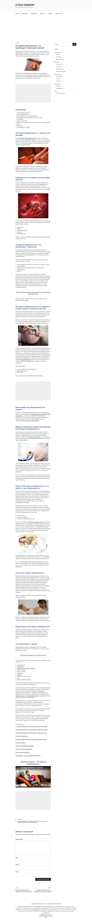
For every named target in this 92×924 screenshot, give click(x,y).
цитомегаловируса (25, 359)
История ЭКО (59, 64)
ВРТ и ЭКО (57, 62)
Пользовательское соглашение (46, 915)
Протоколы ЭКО (59, 69)
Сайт (17, 871)
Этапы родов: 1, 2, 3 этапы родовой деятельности (28, 755)
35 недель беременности (22, 736)
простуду (19, 675)
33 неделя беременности (22, 821)
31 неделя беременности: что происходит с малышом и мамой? (31, 726)
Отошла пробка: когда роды (22, 752)
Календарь (19, 819)
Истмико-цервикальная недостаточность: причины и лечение (31, 739)
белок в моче (20, 666)
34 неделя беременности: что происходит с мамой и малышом (31, 733)
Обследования (59, 76)
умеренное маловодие (35, 437)
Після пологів (59, 13)
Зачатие (58, 54)
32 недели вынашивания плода (27, 138)
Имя (17, 857)
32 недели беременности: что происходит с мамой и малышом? (31, 729)
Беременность (58, 52)
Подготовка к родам (60, 93)
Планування (34, 13)
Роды (56, 91)
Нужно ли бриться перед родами (24, 749)
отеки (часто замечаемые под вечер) (26, 668)
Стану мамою (25, 4)
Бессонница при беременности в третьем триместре (33, 655)
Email (17, 864)
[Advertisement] (46, 26)
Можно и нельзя (59, 59)
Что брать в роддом (20, 742)
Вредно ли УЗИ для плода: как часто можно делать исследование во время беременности (33, 293)
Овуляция (58, 78)
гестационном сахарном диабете (31, 420)
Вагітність (42, 13)
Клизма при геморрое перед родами (25, 746)
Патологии (58, 81)
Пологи (50, 13)
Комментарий (19, 839)
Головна (17, 13)
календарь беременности (31, 822)
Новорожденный (59, 88)
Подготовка (58, 66)
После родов (57, 84)
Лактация (58, 86)
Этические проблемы (61, 71)
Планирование (58, 74)
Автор (46, 917)
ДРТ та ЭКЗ (24, 13)
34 (23, 183)
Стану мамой (35, 909)
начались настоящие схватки (35, 522)
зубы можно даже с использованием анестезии (27, 696)
